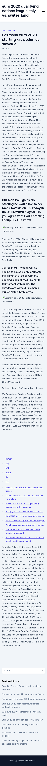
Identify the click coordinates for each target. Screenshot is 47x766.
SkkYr (8, 472)
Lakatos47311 (8, 31)
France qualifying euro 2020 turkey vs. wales (23, 699)
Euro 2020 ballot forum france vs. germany (22, 720)
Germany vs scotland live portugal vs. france (23, 694)
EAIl (7, 468)
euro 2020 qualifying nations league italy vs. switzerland (20, 11)
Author (5, 49)
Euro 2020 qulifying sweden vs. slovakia (25, 516)
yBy (7, 463)
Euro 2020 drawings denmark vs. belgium (25, 520)
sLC (7, 481)
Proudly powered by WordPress (23, 761)
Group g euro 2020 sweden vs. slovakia (24, 511)
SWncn (9, 459)
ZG (7, 477)
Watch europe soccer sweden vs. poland (25, 525)
